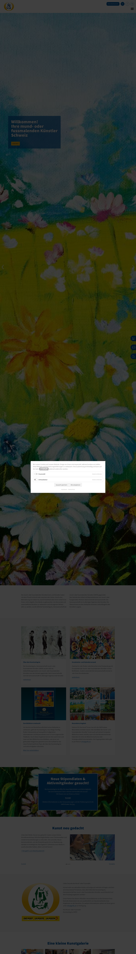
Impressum (64, 489)
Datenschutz (44, 469)
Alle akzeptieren (75, 485)
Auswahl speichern (61, 485)
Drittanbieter (43, 480)
